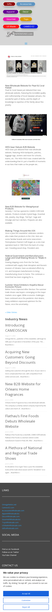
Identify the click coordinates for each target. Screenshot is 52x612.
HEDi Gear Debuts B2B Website (20, 147)
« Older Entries (11, 312)
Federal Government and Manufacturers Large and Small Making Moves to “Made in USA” (25, 257)
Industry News (16, 319)
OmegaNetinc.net (9, 504)
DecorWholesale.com (11, 516)
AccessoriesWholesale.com (13, 510)
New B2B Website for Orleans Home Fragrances (23, 389)
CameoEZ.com (8, 507)
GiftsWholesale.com (10, 528)
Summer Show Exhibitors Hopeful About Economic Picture (24, 286)
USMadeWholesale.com (11, 525)
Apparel (11, 11)
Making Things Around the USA (20, 230)
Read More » (9, 345)
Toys (26, 19)
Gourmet (11, 19)
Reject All (26, 607)
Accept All (26, 593)
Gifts (9, 3)
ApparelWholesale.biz (10, 513)
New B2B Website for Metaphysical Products (21, 207)
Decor (26, 11)
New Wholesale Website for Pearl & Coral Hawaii (24, 86)
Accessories (26, 3)
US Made (11, 26)
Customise (26, 600)
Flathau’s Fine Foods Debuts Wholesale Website (22, 421)
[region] (26, 590)
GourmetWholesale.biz (11, 519)
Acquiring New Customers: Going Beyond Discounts (20, 357)
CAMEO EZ (29, 26)
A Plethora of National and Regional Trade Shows (23, 453)
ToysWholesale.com (10, 522)
